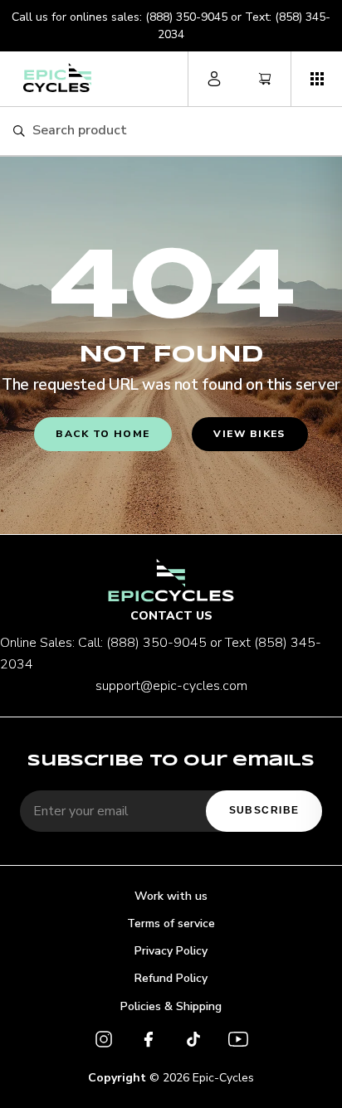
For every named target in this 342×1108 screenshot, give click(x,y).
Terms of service (171, 923)
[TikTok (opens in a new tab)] (193, 1042)
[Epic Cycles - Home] (57, 77)
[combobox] (180, 131)
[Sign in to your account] (213, 78)
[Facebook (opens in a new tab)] (149, 1042)
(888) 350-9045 (186, 17)
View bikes (249, 433)
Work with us (171, 896)
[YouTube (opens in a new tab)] (238, 1042)
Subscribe (264, 810)
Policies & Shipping (171, 1006)
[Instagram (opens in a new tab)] (104, 1042)
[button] (316, 78)
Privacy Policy (171, 951)
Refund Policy (171, 978)
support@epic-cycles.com (171, 686)
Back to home (102, 433)
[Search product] (18, 131)
